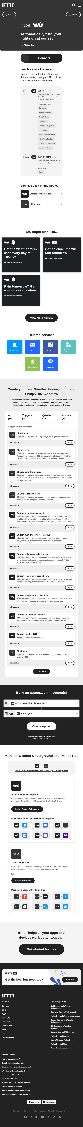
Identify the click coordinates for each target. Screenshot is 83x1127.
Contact (51, 1111)
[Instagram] (37, 1117)
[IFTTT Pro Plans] (35, 634)
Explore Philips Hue (23, 880)
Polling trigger (24, 516)
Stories (4, 1010)
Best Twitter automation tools (13, 1063)
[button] (79, 5)
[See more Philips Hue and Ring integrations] (41, 906)
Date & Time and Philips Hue (61, 1040)
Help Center (6, 1022)
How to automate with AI (11, 1059)
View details (14, 442)
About (66, 1111)
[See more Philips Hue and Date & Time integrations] (20, 906)
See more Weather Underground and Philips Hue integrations (41, 771)
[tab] (12, 417)
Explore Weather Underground (27, 809)
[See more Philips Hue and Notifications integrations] (61, 906)
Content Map (7, 1026)
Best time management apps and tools (16, 1067)
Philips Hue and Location (60, 1036)
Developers (17, 1111)
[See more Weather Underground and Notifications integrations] (20, 825)
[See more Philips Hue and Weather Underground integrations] (41, 896)
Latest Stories (8, 1055)
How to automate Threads (12, 1087)
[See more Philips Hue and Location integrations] (61, 896)
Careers (27, 1111)
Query (21, 637)
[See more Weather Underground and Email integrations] (41, 825)
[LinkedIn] (31, 1117)
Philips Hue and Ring (59, 1044)
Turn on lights (44, 157)
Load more (41, 671)
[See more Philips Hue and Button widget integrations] (20, 896)
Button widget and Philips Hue (62, 1032)
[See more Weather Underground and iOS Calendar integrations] (41, 835)
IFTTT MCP (6, 1018)
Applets (5, 1014)
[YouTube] (42, 1117)
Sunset (41, 91)
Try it (70, 442)
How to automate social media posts (16, 1090)
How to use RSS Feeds (11, 1075)
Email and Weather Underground (63, 1012)
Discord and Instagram (59, 1048)
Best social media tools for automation (16, 1094)
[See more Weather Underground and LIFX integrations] (61, 835)
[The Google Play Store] (49, 1102)
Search (4, 1030)
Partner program (38, 1111)
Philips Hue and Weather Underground (65, 1016)
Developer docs (8, 1037)
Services (5, 1006)
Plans (4, 1033)
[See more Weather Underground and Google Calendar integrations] (20, 835)
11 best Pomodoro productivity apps (16, 1083)
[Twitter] (48, 1117)
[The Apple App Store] (34, 1102)
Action (21, 436)
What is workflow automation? (13, 1071)
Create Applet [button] (41, 726)
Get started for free (41, 949)
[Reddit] (60, 1117)
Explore (5, 1002)
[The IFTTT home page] (8, 5)
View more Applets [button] (41, 318)
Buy (12, 874)
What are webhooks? (10, 1079)
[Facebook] (25, 1117)
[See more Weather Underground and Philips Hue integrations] (61, 825)
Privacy (59, 1111)
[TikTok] (54, 1117)
